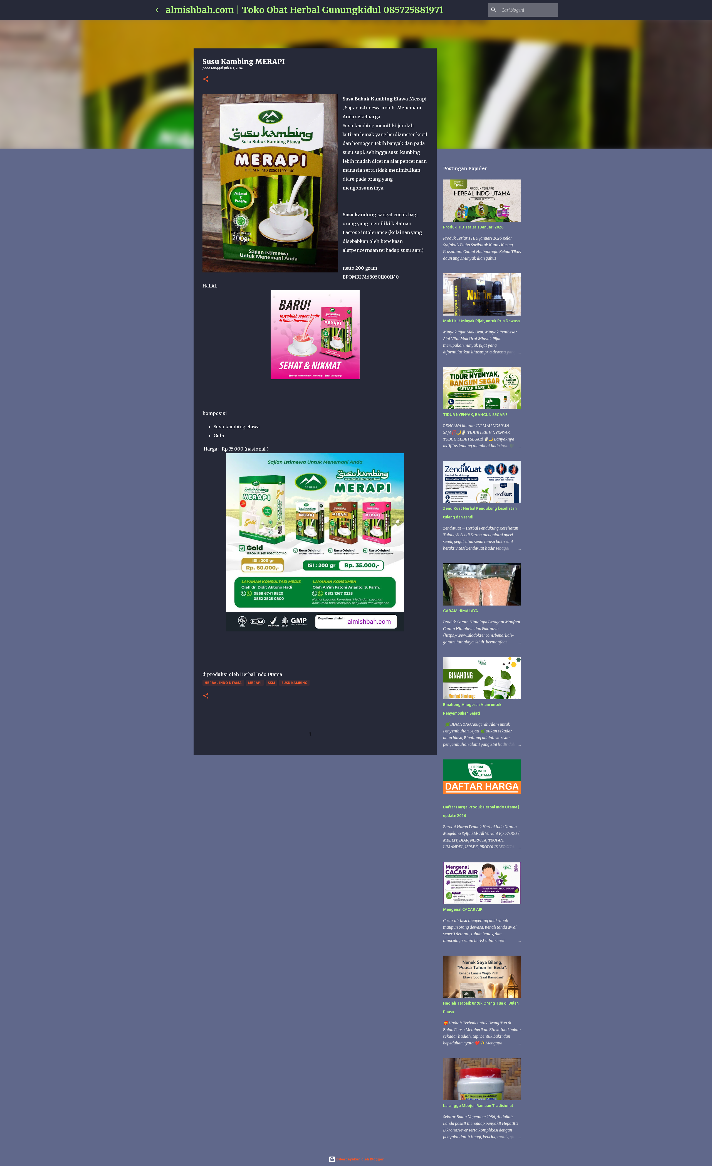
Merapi (254, 683)
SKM (271, 683)
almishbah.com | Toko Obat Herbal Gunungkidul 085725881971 (304, 10)
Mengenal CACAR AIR (463, 909)
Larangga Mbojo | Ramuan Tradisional (478, 1105)
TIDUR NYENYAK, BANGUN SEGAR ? (475, 414)
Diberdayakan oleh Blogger (359, 1159)
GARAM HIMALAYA (460, 611)
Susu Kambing (294, 683)
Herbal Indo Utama (223, 683)
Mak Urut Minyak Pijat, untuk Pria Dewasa (481, 321)
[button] (205, 79)
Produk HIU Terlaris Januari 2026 (473, 227)
